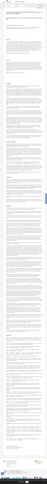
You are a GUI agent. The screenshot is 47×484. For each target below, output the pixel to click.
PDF (27, 5)
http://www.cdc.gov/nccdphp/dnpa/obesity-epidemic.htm (16, 381)
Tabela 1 (33, 188)
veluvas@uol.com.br (27, 28)
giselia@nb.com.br (34, 28)
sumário (8, 5)
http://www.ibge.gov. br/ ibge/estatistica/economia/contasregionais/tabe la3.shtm (26, 371)
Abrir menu (4, 1)
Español (39, 1)
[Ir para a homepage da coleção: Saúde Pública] (6, 1)
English (43, 1)
